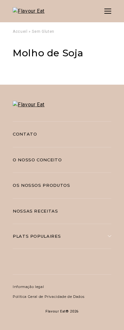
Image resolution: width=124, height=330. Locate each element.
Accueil (20, 31)
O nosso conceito (37, 159)
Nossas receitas (35, 211)
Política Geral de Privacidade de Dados (48, 296)
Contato (25, 134)
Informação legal (28, 286)
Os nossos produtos (41, 185)
